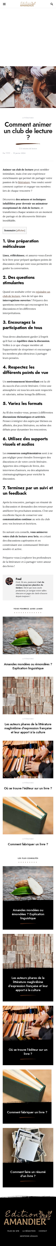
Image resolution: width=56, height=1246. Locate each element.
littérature (24, 182)
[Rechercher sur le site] (52, 4)
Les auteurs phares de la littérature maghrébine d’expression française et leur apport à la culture (28, 728)
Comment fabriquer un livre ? (28, 844)
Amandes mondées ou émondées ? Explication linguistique (28, 666)
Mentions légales (29, 1236)
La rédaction (29, 1231)
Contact (43, 1231)
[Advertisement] (28, 37)
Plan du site (13, 1231)
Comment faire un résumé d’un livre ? (28, 1174)
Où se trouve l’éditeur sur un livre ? (28, 788)
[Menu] (4, 4)
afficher (20, 230)
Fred (8, 153)
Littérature (28, 118)
